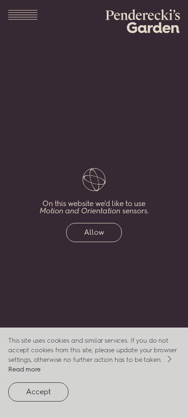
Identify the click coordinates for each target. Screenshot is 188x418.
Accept (47, 394)
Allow (94, 232)
